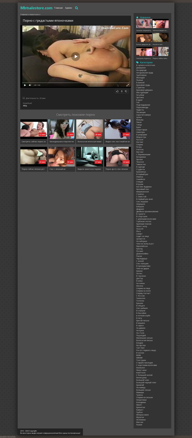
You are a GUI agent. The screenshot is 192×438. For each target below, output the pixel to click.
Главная (58, 7)
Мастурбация (142, 92)
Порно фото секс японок (117, 169)
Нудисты (140, 110)
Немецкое (140, 204)
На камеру (140, 387)
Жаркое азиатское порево (89, 169)
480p (25, 105)
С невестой (141, 196)
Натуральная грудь (144, 72)
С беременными (143, 154)
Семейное (140, 179)
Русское (139, 139)
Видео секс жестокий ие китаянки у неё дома (118, 141)
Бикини (139, 271)
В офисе (140, 325)
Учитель (140, 149)
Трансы (139, 395)
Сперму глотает (143, 293)
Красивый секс (142, 189)
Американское (142, 191)
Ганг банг (140, 348)
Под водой (141, 335)
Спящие (139, 181)
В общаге (140, 305)
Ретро (139, 147)
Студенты (140, 169)
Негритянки (141, 400)
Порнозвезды (142, 107)
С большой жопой (144, 375)
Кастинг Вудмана (144, 186)
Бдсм (138, 127)
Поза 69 (139, 229)
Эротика (140, 97)
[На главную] (36, 8)
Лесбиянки (141, 419)
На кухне (140, 330)
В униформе (141, 134)
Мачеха (139, 286)
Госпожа (140, 300)
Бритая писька (142, 320)
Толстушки (141, 360)
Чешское (140, 162)
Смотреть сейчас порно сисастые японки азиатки (34, 141)
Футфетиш (141, 345)
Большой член (142, 380)
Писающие (141, 112)
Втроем (139, 184)
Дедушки (140, 209)
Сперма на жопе (143, 291)
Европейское (142, 246)
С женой (140, 261)
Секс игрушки (142, 201)
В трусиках (141, 276)
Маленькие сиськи (144, 338)
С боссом (140, 295)
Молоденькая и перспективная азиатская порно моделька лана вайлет (62, 141)
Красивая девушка (144, 90)
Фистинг (140, 152)
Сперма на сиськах (144, 397)
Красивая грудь (143, 85)
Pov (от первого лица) (146, 350)
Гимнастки (141, 164)
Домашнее (141, 67)
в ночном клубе (143, 315)
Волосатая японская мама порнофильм (90, 141)
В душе (139, 100)
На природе (141, 70)
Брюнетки (140, 407)
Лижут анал (141, 370)
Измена (139, 176)
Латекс (139, 273)
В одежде (140, 167)
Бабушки (140, 206)
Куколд (139, 248)
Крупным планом (143, 224)
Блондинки (141, 402)
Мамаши (140, 392)
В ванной (140, 82)
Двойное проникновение (147, 211)
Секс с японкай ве (58, 169)
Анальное (140, 367)
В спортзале (141, 216)
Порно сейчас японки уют (33, 169)
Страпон (140, 194)
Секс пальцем (142, 263)
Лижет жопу (141, 226)
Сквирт (139, 234)
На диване (140, 328)
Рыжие (139, 424)
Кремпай (140, 385)
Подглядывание (143, 105)
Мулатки (140, 417)
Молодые (140, 77)
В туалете (140, 214)
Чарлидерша (141, 258)
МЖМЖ (139, 357)
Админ (68, 7)
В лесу (139, 318)
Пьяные (139, 80)
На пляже (140, 283)
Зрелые (139, 159)
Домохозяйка (142, 253)
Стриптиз (140, 87)
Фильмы (139, 119)
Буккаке (139, 303)
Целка (139, 117)
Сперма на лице (143, 288)
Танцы (139, 124)
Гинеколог (141, 298)
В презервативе (143, 266)
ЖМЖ (138, 355)
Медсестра (141, 137)
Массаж (139, 422)
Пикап (139, 122)
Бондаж (139, 343)
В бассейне (141, 313)
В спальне (140, 310)
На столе (140, 333)
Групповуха (141, 75)
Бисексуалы (141, 377)
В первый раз (142, 174)
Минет (139, 405)
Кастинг (139, 142)
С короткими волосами (146, 365)
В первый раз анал (144, 199)
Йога (138, 231)
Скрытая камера (143, 115)
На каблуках (141, 241)
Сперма (139, 144)
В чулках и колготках (145, 65)
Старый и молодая (144, 362)
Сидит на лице (142, 236)
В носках (140, 352)
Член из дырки (142, 268)
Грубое (139, 412)
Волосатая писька (144, 340)
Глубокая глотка (143, 221)
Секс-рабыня (142, 308)
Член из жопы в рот (145, 243)
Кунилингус (141, 172)
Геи (137, 102)
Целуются (140, 238)
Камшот (139, 410)
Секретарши (141, 129)
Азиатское (141, 372)
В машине (140, 323)
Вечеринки (141, 157)
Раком (139, 256)
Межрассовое (142, 414)
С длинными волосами (146, 219)
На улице (140, 95)
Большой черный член (146, 382)
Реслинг (139, 251)
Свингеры (140, 132)
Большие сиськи (143, 390)
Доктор (139, 278)
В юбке (139, 281)
